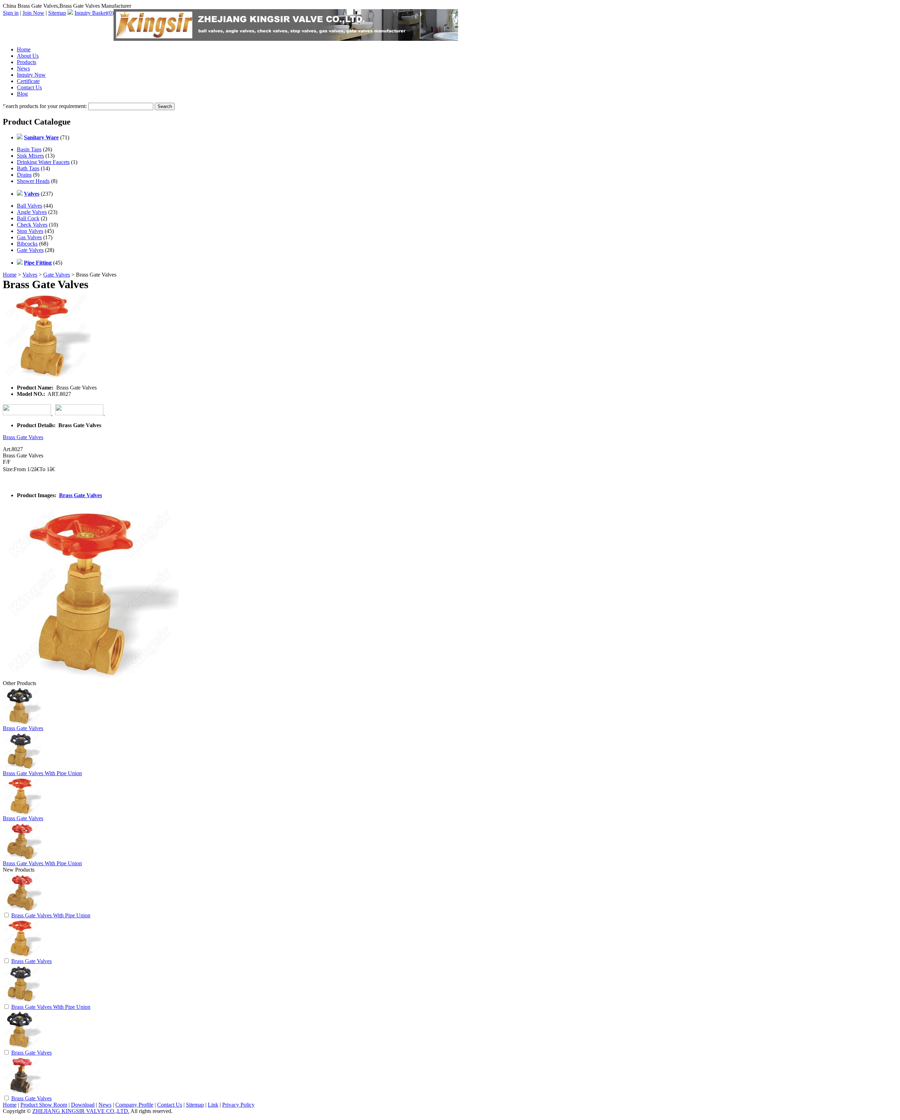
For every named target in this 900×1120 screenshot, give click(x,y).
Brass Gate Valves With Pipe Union (42, 773)
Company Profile (134, 1105)
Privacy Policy (238, 1105)
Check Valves (32, 225)
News (23, 68)
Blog (22, 94)
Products (26, 62)
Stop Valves (30, 231)
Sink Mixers (30, 156)
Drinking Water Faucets (43, 162)
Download (83, 1105)
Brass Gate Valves (23, 437)
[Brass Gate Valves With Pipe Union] (22, 910)
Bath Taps (28, 168)
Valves (29, 275)
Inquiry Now (31, 75)
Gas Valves (29, 237)
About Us (28, 56)
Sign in (11, 13)
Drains (24, 175)
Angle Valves (32, 212)
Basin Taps (29, 149)
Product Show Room (43, 1105)
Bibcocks (27, 244)
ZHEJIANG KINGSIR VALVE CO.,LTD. (80, 1111)
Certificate (28, 81)
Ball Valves (29, 206)
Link (213, 1105)
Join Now (33, 13)
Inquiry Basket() (94, 13)
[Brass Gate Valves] (22, 955)
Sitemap (57, 13)
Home (24, 49)
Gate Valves (30, 250)
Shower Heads (33, 181)
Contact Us (29, 87)
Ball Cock (28, 218)
